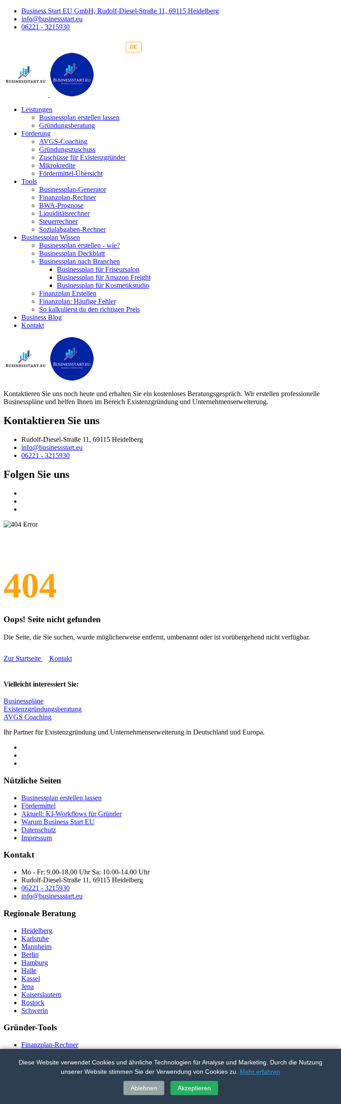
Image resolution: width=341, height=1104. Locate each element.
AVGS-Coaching (63, 141)
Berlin (30, 954)
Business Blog (41, 317)
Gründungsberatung (67, 125)
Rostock (32, 1002)
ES (170, 47)
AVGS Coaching (28, 717)
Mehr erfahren (260, 1071)
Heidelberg (36, 930)
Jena (27, 986)
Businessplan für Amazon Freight (104, 277)
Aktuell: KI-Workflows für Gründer (71, 814)
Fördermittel (38, 806)
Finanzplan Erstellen (67, 293)
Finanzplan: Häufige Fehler (77, 301)
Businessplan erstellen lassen (79, 117)
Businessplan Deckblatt (72, 253)
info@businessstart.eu (52, 19)
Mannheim (36, 946)
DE (134, 47)
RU (189, 47)
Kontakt (32, 325)
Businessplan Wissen (50, 237)
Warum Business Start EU (58, 822)
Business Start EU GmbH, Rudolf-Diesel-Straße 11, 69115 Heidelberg (120, 11)
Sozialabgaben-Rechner (72, 229)
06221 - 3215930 (45, 27)
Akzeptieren (194, 1088)
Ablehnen (144, 1088)
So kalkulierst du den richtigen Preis (89, 309)
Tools (29, 181)
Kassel (30, 978)
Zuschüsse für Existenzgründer (82, 157)
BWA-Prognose (61, 205)
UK (208, 47)
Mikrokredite (57, 165)
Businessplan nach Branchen (79, 261)
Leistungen (36, 109)
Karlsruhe (35, 938)
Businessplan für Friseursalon (98, 269)
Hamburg (34, 962)
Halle (28, 970)
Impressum (36, 838)
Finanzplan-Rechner (67, 197)
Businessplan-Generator (72, 189)
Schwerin (34, 1010)
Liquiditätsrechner (64, 213)
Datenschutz (38, 830)
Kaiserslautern (41, 994)
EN (153, 47)
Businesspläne (24, 701)
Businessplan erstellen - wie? (79, 245)
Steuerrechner (58, 221)
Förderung (36, 133)
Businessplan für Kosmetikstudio (103, 285)
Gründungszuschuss (67, 149)
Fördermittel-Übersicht (71, 173)
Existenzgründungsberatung (43, 709)
